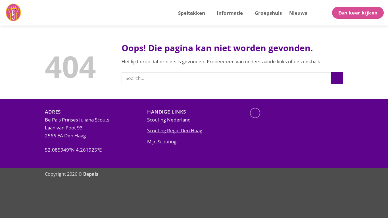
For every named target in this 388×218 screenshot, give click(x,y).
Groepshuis (268, 12)
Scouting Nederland (169, 119)
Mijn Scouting (161, 141)
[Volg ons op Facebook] (255, 113)
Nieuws (298, 12)
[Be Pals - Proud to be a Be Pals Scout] (32, 13)
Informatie (230, 12)
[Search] (322, 12)
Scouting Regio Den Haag (174, 130)
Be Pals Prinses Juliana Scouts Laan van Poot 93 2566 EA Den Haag (77, 127)
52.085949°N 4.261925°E (73, 149)
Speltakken (191, 12)
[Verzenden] (337, 78)
